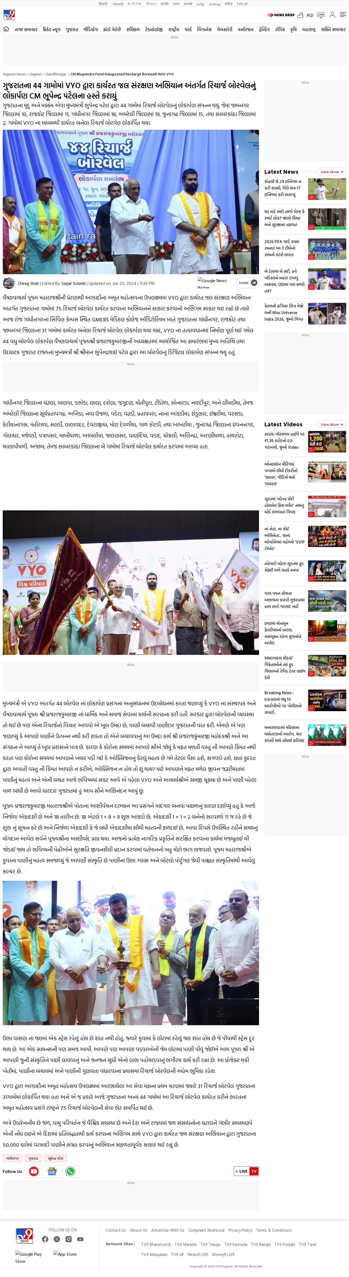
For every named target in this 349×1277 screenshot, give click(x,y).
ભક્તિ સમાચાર (333, 29)
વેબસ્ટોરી (224, 29)
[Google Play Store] (32, 1258)
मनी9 (228, 3)
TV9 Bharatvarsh (156, 1244)
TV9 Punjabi (284, 1244)
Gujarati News (14, 74)
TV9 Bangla (261, 1244)
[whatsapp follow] (70, 1171)
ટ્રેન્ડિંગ (264, 29)
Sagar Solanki (74, 283)
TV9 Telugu (210, 1244)
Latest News (281, 171)
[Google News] (52, 1171)
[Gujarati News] (9, 14)
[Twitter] (57, 1239)
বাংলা (176, 3)
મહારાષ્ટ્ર (309, 29)
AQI (309, 15)
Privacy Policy (240, 1230)
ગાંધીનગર (12, 1158)
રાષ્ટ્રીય (173, 29)
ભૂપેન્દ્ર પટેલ (55, 1158)
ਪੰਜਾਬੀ (188, 3)
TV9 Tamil (307, 1244)
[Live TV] (319, 15)
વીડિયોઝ (90, 29)
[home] (6, 29)
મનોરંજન (246, 29)
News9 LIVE (198, 1254)
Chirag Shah (28, 283)
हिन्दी (104, 3)
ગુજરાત (72, 29)
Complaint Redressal (206, 1230)
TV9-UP (242, 3)
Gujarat (36, 74)
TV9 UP (177, 1254)
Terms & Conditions (274, 1230)
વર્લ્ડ (188, 29)
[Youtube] (34, 1171)
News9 (118, 3)
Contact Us (116, 1230)
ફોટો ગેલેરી (112, 29)
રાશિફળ (133, 29)
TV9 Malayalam (154, 1254)
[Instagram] (68, 1239)
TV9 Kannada (235, 1244)
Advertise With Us (167, 1230)
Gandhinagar (56, 74)
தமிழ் (200, 3)
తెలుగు (151, 3)
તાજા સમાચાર (26, 29)
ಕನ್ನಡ (134, 3)
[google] (216, 282)
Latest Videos (283, 423)
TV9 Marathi (185, 1244)
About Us (138, 1230)
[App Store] (70, 1258)
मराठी (165, 3)
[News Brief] (280, 15)
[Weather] (301, 15)
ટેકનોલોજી (154, 29)
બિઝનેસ (204, 29)
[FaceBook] (45, 1239)
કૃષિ (293, 29)
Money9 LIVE (223, 1254)
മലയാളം (215, 3)
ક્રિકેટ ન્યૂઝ (52, 29)
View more (330, 172)
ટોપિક (280, 29)
